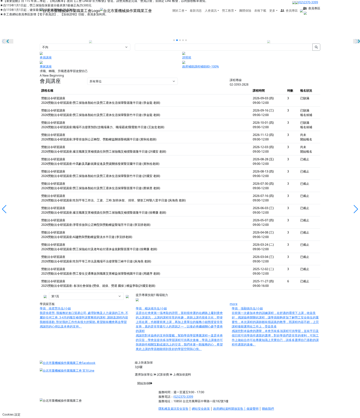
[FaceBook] (293, 2)
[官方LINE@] (296, 2)
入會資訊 (211, 10)
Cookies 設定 (11, 414)
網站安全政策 (201, 409)
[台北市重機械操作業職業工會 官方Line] (67, 370)
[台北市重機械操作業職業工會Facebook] (67, 362)
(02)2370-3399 (308, 2)
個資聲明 (253, 409)
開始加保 (143, 383)
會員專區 (291, 10)
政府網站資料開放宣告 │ (230, 409)
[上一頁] (127, 296)
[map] (301, 10)
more (233, 304)
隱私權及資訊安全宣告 (173, 409)
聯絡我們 (268, 409)
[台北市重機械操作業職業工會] (96, 10)
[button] (174, 40)
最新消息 (196, 10)
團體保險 (245, 10)
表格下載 (260, 10)
